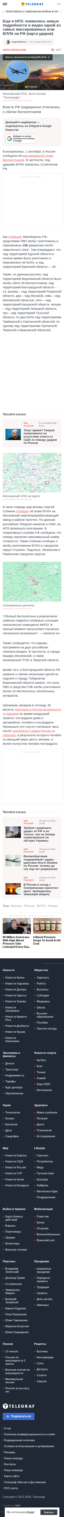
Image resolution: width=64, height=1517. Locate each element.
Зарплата (43, 977)
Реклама (9, 1452)
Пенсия (8, 1343)
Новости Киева (14, 977)
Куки (30, 1512)
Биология (11, 1124)
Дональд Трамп (15, 1277)
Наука (7, 1105)
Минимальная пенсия (14, 1381)
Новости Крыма (15, 1031)
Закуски (42, 1381)
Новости (9, 970)
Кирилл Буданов (15, 1308)
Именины (43, 1305)
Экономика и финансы (11, 1054)
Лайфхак (42, 1185)
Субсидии (43, 995)
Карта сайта (11, 1476)
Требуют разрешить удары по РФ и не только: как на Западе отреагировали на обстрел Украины (39, 834)
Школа (41, 1007)
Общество (41, 970)
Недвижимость (14, 1075)
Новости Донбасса (17, 1025)
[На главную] (32, 4)
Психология (44, 1130)
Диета (40, 1124)
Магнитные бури (47, 1191)
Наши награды (13, 1458)
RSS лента (11, 1488)
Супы (40, 1363)
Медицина (43, 1001)
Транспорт (12, 1069)
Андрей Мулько (19, 42)
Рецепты (40, 1343)
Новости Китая (14, 1179)
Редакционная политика (19, 1440)
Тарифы (10, 1081)
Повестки (43, 1216)
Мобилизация (43, 1209)
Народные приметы (43, 1279)
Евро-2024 (43, 1084)
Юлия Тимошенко (16, 1320)
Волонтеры (12, 1243)
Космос (10, 1118)
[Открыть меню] (5, 4)
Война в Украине (14, 1209)
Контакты (10, 1464)
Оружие (10, 1237)
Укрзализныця (14, 1093)
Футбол (41, 1060)
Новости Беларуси (17, 1185)
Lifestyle (39, 1148)
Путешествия (45, 1173)
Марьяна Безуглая (17, 1326)
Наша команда (13, 1470)
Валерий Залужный (11, 1301)
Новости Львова (15, 1001)
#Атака (53, 905)
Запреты (42, 1293)
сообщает (15, 237)
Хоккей (41, 1078)
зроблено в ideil (12, 1505)
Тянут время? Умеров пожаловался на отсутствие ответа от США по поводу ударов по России (40, 437)
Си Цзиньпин (13, 1284)
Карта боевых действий (14, 1218)
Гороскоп (42, 1155)
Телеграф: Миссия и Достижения (25, 1482)
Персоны (9, 1261)
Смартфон (12, 1136)
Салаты (42, 1375)
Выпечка (42, 1351)
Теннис (41, 1072)
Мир (5, 1148)
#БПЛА (41, 905)
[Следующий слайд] (60, 11)
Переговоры (13, 1231)
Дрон (8, 1130)
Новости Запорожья (12, 1009)
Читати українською (14, 50)
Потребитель (45, 1161)
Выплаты (42, 989)
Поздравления (46, 1197)
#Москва (16, 905)
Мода (40, 1167)
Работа (41, 983)
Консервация (45, 1357)
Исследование (46, 1136)
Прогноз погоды (47, 1028)
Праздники (41, 1261)
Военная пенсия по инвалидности (17, 1371)
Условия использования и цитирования (29, 1446)
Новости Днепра (15, 989)
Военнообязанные (48, 1234)
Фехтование (44, 1090)
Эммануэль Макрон (12, 1291)
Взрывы (10, 1225)
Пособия (42, 1022)
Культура (42, 1179)
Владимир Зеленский (12, 1270)
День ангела (44, 1299)
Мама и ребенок (47, 1112)
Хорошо (49, 1512)
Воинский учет (46, 1240)
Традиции (43, 1287)
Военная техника (16, 1249)
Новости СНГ (13, 1173)
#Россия (29, 905)
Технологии (12, 1112)
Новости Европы (16, 1155)
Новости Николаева (12, 1039)
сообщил (22, 511)
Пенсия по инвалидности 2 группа (15, 1360)
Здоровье (41, 1105)
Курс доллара (14, 1087)
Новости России (15, 1167)
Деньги (9, 1063)
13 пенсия (11, 1351)
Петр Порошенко (16, 1314)
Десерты (42, 1369)
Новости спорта (45, 1052)
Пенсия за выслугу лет (17, 1390)
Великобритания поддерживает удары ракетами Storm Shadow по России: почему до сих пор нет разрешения (41, 863)
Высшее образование (45, 1015)
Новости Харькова (17, 983)
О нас (7, 1428)
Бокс (40, 1066)
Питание (42, 1118)
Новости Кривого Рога (16, 1018)
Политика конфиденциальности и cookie (29, 1434)
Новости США (14, 1161)
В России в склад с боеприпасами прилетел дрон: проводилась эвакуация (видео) (41, 889)
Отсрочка (42, 1228)
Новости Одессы (16, 995)
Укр (59, 4)
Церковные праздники (44, 1270)
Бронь (41, 1222)
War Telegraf (29, 424)
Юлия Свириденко (17, 1332)
